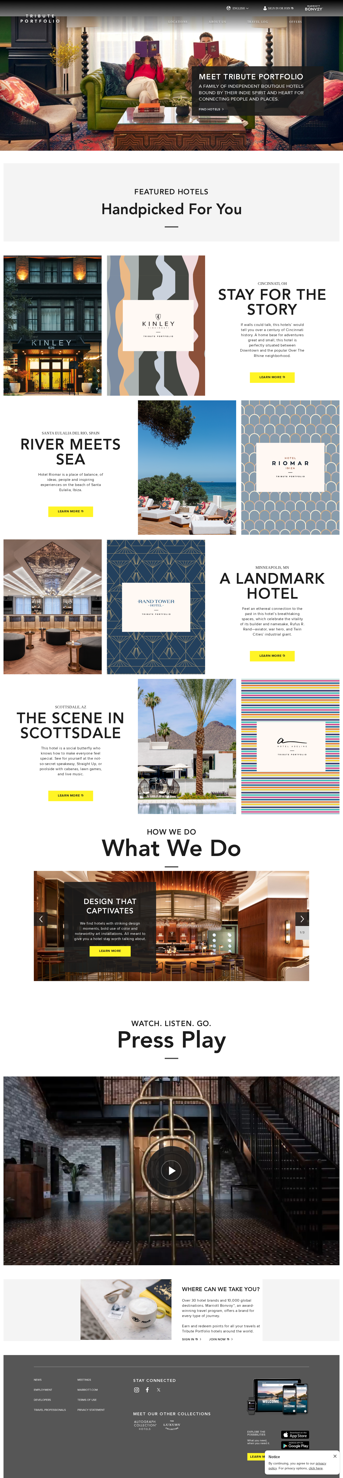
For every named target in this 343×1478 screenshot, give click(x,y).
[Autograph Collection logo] (145, 1426)
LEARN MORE (110, 951)
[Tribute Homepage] (40, 15)
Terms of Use (87, 1400)
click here (316, 1468)
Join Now (218, 1339)
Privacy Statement (91, 1410)
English (239, 8)
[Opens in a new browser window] (295, 1435)
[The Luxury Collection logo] (171, 1426)
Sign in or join (279, 8)
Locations (178, 22)
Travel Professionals (50, 1410)
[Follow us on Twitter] (159, 1389)
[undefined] (41, 919)
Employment (43, 1390)
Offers (295, 22)
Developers (42, 1400)
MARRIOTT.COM (87, 1390)
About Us (217, 22)
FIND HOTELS (210, 109)
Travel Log (257, 22)
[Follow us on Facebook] (147, 1389)
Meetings (84, 1380)
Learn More (271, 377)
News (38, 1380)
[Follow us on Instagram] (136, 1389)
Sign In (188, 1339)
